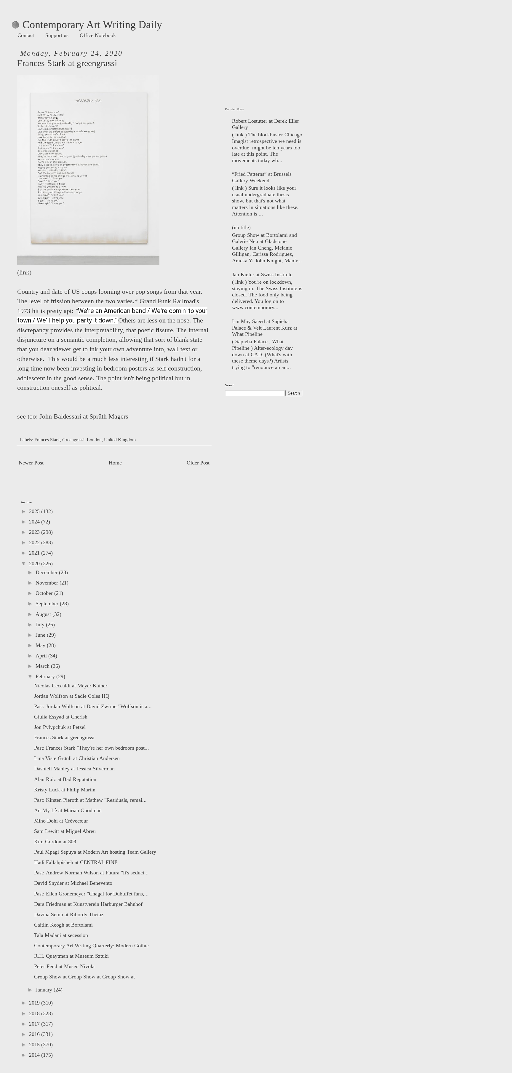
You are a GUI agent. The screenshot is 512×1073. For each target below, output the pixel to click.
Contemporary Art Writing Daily (87, 25)
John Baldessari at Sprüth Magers (83, 416)
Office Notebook (98, 35)
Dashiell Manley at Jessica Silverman (74, 769)
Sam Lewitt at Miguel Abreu (65, 831)
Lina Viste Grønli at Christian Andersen (77, 758)
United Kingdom (120, 440)
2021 (35, 553)
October (45, 593)
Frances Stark (47, 440)
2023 (35, 532)
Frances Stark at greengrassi (64, 737)
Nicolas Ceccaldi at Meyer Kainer (70, 686)
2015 (35, 1045)
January (45, 990)
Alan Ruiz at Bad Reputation (65, 779)
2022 (35, 542)
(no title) (241, 227)
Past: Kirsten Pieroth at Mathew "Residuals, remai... (90, 800)
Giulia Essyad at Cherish (60, 717)
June (41, 635)
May (41, 645)
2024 (35, 522)
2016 (35, 1034)
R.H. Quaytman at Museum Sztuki (71, 956)
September (48, 603)
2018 (35, 1013)
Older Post (198, 463)
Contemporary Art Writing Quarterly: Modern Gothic (91, 946)
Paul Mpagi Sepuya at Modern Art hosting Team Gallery (95, 852)
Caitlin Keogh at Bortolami (63, 925)
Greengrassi (73, 440)
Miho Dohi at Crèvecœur (61, 821)
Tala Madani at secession (61, 935)
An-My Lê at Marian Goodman (68, 810)
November (48, 583)
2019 (35, 1003)
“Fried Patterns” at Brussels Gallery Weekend (262, 177)
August (44, 614)
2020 (35, 563)
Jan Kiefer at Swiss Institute (262, 274)
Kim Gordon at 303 (55, 841)
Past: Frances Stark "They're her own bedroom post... (91, 748)
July (41, 624)
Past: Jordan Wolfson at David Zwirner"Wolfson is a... (93, 706)
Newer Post (31, 463)
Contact (25, 35)
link (24, 272)
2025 (35, 511)
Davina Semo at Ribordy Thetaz (68, 914)
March (43, 666)
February (46, 676)
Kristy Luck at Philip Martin (64, 790)
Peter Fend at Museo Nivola (64, 966)
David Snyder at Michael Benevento (73, 883)
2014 (35, 1055)
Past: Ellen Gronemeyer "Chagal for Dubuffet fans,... (91, 894)
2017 (35, 1024)
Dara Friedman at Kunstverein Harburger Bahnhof (88, 904)
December (47, 572)
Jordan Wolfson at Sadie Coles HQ (71, 696)
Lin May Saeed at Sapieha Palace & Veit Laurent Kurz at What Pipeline (264, 327)
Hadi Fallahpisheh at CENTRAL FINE (76, 862)
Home (115, 463)
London (94, 440)
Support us (56, 35)
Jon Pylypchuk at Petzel (60, 727)
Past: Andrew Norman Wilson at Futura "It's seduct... (91, 873)
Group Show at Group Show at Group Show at (84, 977)
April (42, 656)
